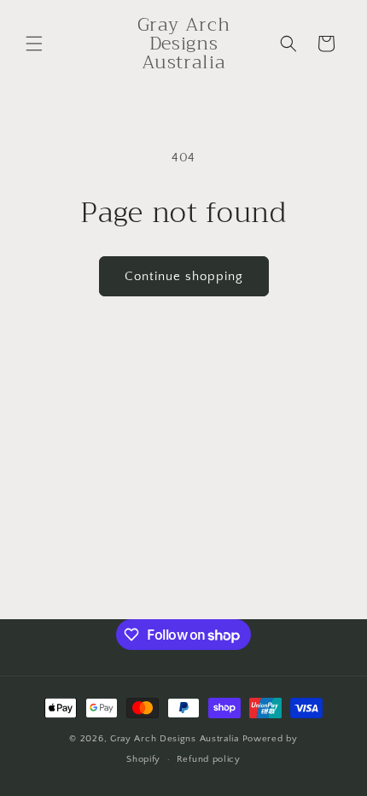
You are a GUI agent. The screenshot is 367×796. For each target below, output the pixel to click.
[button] (34, 43)
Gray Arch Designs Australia (176, 739)
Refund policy (209, 759)
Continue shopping (184, 276)
